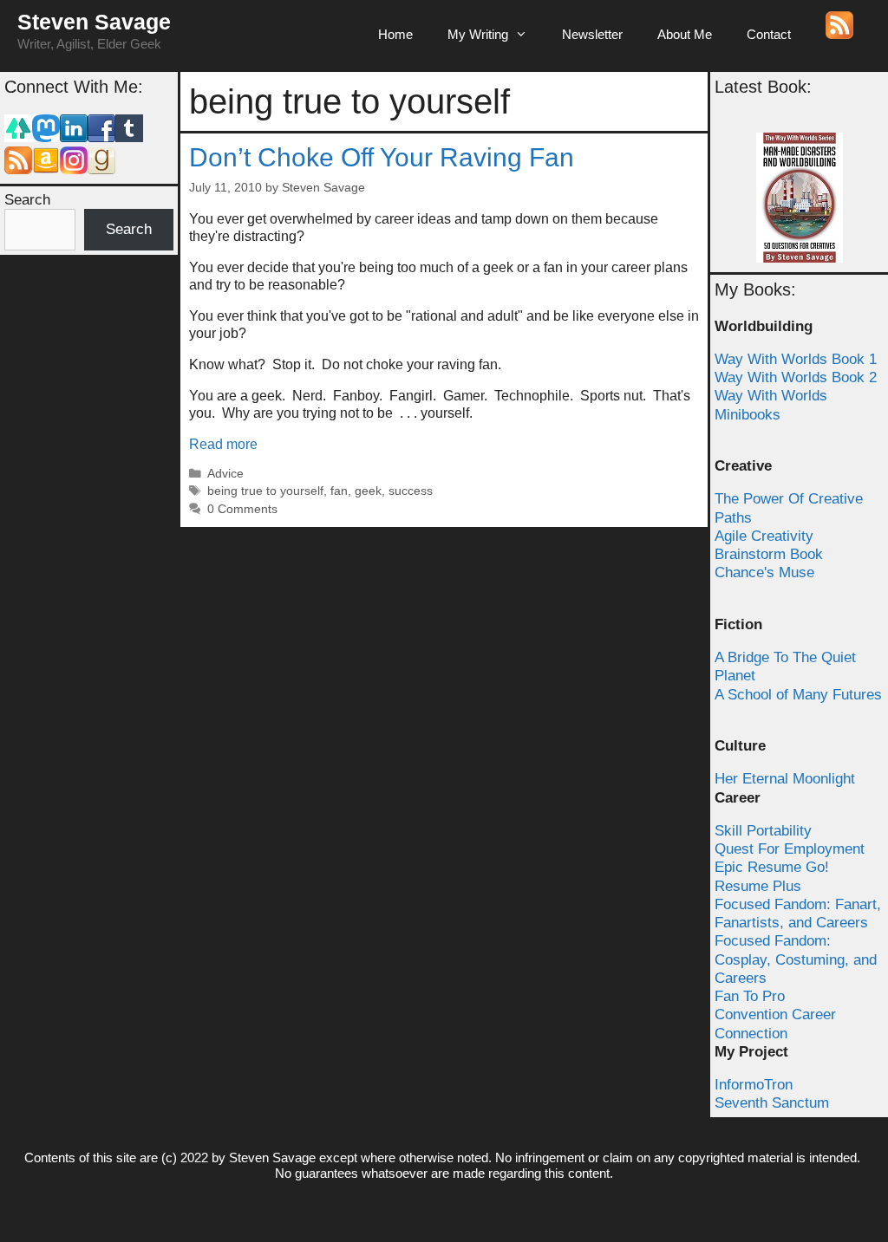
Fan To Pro (750, 996)
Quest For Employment (790, 849)
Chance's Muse (764, 572)
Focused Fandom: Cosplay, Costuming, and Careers (796, 959)
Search (27, 200)
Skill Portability (763, 831)
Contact (769, 34)
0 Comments (242, 509)
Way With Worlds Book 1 (796, 359)
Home (395, 34)
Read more (223, 444)
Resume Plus (758, 886)
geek (368, 490)
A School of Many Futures (798, 694)
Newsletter (592, 34)
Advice (225, 473)
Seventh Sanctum (772, 1103)
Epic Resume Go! (772, 867)
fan (339, 490)
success (410, 490)
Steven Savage (94, 22)
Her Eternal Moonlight (785, 779)
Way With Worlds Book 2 (796, 377)
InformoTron (754, 1084)
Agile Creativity (764, 536)
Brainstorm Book (769, 554)
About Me (684, 34)
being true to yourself (265, 490)
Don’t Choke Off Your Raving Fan (381, 157)
